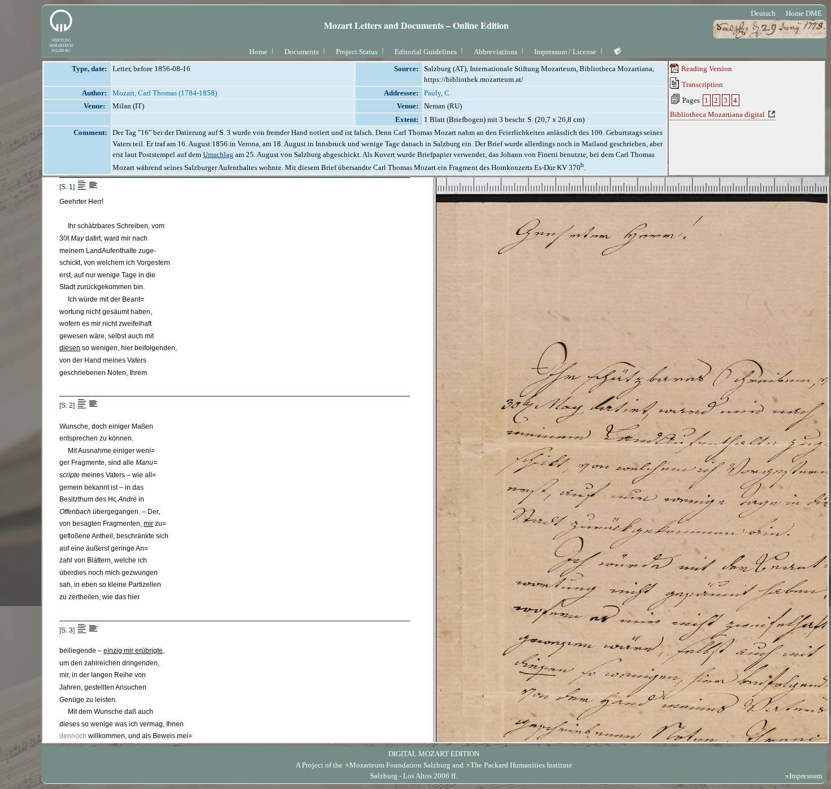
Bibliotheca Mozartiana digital (717, 114)
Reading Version (705, 68)
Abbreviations (495, 51)
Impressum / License (565, 51)
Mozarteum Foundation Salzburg (400, 765)
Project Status (357, 51)
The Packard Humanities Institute (521, 765)
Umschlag (218, 154)
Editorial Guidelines (426, 51)
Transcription (701, 84)
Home (258, 51)
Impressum (805, 775)
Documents (301, 51)
